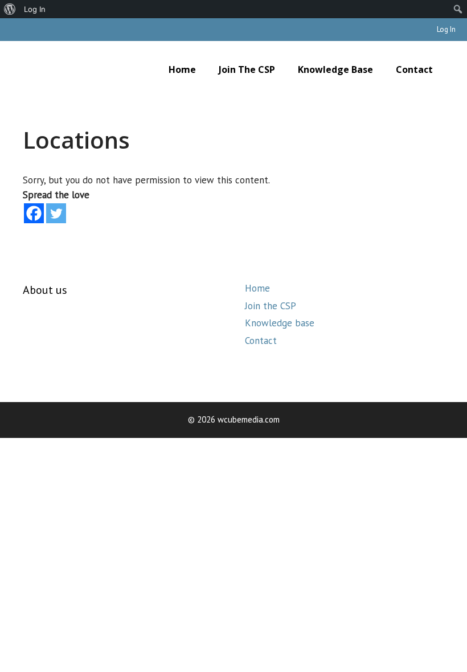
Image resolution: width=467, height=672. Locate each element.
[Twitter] (56, 213)
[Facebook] (34, 213)
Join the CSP (247, 69)
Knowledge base (335, 69)
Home (182, 69)
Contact (414, 69)
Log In (446, 29)
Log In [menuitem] (35, 9)
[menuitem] (10, 9)
